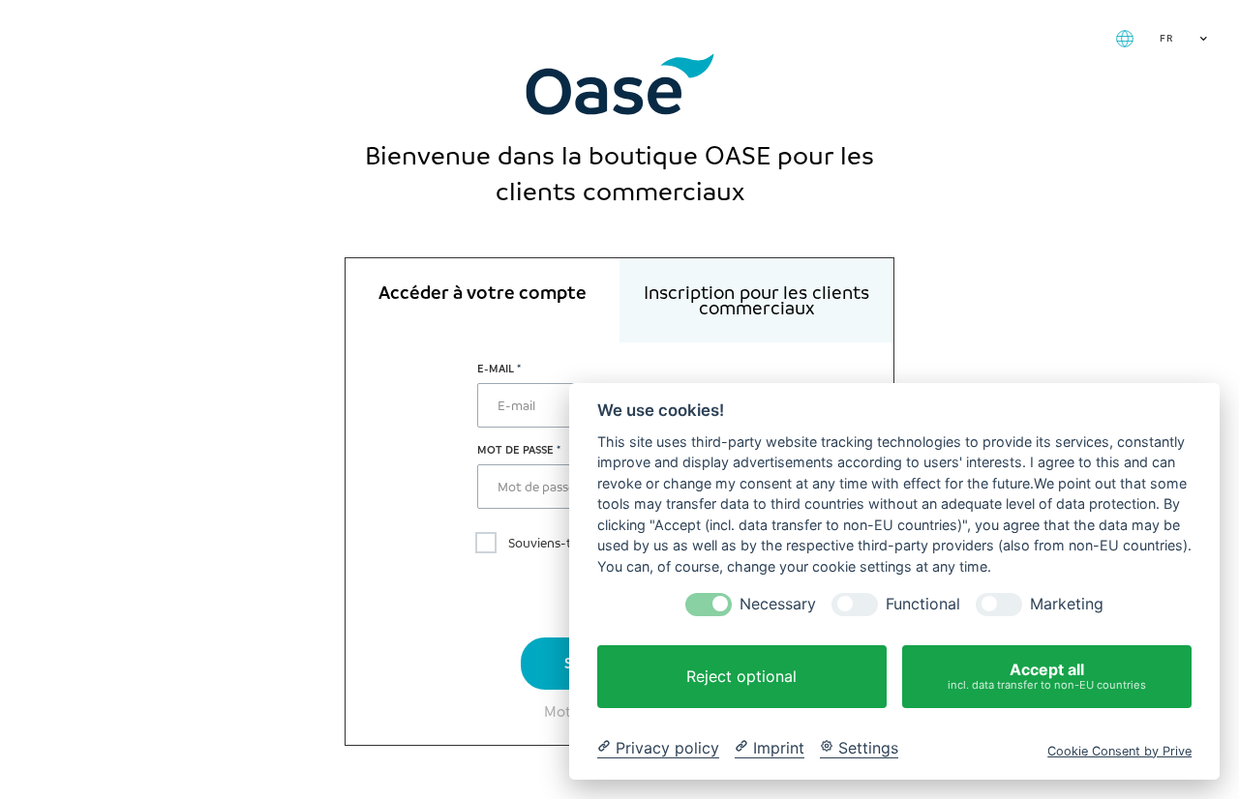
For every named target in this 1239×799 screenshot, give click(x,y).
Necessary (778, 604)
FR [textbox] (1166, 38)
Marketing (1066, 604)
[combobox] (1181, 38)
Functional (923, 604)
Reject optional (741, 676)
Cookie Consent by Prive (1119, 750)
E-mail (495, 368)
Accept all (1047, 676)
